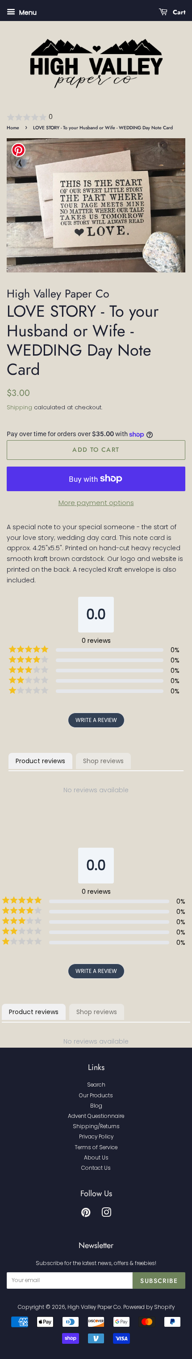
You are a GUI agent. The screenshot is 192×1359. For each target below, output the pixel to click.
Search (96, 1084)
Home (13, 127)
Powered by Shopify (149, 1307)
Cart (178, 12)
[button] (96, 117)
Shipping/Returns (96, 1126)
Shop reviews (103, 760)
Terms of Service (96, 1147)
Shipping (19, 407)
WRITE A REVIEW (96, 720)
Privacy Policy (96, 1136)
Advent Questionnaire (96, 1116)
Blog (96, 1105)
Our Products (96, 1095)
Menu (27, 12)
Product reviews (40, 760)
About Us (96, 1157)
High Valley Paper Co (94, 1307)
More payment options (96, 502)
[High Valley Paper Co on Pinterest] (86, 1214)
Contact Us (96, 1168)
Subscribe (159, 1280)
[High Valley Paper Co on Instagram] (106, 1214)
